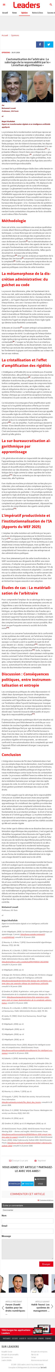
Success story (32, 1338)
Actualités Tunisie (7, 1351)
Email (4, 1225)
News (14, 12)
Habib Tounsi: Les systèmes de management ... (40, 1306)
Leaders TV (22, 1338)
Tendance (48, 1338)
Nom (4, 1215)
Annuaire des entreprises (39, 1351)
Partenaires (7, 1338)
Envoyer (46, 1264)
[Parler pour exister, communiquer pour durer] (15, 1283)
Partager (40, 44)
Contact (33, 1357)
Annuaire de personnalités (10, 1354)
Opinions (15, 35)
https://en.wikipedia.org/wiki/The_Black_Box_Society (21, 1102)
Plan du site (34, 1354)
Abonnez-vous (41, 1181)
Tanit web (43, 1367)
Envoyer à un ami (20, 1160)
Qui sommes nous (7, 1357)
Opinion (24, 12)
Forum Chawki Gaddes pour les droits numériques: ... (15, 1308)
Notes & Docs (37, 12)
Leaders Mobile (6, 1360)
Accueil (5, 35)
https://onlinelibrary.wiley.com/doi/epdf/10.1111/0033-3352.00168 (25, 962)
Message (6, 1236)
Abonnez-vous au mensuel (39, 1360)
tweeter (48, 44)
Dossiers (15, 1338)
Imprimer (41, 1160)
